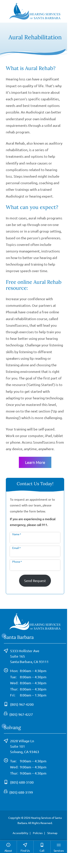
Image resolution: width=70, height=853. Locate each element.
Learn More (35, 462)
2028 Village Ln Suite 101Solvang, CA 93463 (24, 746)
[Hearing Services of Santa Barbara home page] (35, 10)
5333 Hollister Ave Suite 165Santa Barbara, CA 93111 (29, 656)
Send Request (35, 581)
